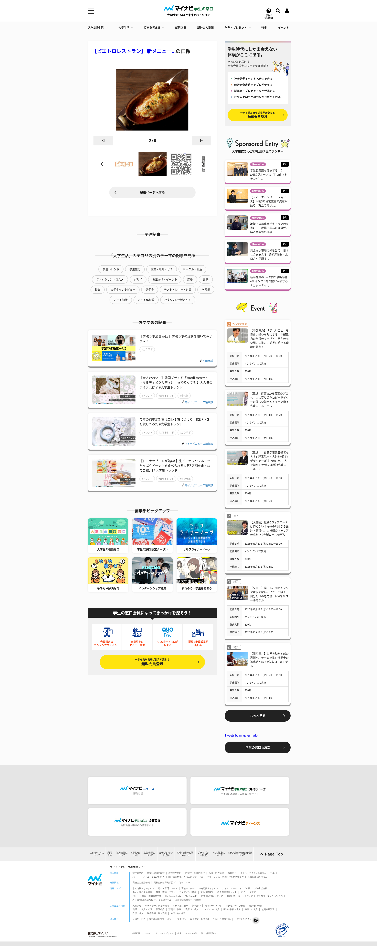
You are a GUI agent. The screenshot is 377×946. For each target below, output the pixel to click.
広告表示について (149, 854)
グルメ (138, 279)
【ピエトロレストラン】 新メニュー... (134, 51)
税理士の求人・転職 (142, 909)
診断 (206, 279)
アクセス (148, 933)
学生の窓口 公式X (257, 747)
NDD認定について (219, 854)
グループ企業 (191, 933)
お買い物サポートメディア (240, 896)
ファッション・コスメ (110, 279)
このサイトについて (97, 854)
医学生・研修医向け (195, 873)
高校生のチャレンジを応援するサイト (199, 888)
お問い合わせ (135, 854)
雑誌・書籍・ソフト (165, 892)
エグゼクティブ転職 (235, 905)
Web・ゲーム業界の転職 (157, 905)
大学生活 (123, 27)
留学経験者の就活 (156, 873)
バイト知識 (121, 299)
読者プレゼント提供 (166, 854)
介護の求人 (138, 913)
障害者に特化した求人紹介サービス (185, 877)
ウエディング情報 (188, 892)
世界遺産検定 (206, 892)
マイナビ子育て (248, 892)
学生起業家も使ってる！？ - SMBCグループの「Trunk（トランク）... (268, 174)
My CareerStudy (173, 896)
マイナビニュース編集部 (199, 402)
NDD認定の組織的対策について (240, 854)
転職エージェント (213, 905)
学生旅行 (134, 269)
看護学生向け (174, 873)
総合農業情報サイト (227, 892)
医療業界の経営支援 (157, 913)
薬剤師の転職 (174, 909)
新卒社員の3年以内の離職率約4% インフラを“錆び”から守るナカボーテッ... (269, 281)
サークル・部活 (192, 269)
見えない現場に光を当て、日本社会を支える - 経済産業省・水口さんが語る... (269, 254)
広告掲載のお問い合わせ (185, 854)
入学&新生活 (96, 27)
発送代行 (181, 919)
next (201, 140)
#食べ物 (184, 396)
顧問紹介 (160, 909)
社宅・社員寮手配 (222, 919)
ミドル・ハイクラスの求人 (253, 873)
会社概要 (136, 933)
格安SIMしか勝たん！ (178, 299)
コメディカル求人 (211, 909)
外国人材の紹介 (178, 913)
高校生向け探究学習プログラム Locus (172, 882)
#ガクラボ (147, 349)
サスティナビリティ (165, 933)
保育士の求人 (251, 909)
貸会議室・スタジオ (199, 919)
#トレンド (147, 396)
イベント (283, 27)
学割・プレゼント (236, 27)
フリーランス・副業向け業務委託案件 (225, 877)
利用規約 (109, 854)
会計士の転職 (255, 905)
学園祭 (206, 289)
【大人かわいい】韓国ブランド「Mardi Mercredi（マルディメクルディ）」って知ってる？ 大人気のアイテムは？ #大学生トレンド (175, 382)
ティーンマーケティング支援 (236, 888)
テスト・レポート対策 (177, 289)
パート (136, 877)
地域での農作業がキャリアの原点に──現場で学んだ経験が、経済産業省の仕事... (269, 227)
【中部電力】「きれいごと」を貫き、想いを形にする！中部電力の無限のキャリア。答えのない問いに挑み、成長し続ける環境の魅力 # (269, 338)
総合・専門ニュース (168, 888)
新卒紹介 (196, 905)
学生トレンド (111, 269)
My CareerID (191, 896)
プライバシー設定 (203, 854)
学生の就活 (138, 873)
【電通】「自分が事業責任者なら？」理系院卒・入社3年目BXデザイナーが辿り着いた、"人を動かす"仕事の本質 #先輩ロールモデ (269, 460)
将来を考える (152, 27)
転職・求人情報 (216, 873)
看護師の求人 (191, 909)
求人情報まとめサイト (143, 888)
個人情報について (122, 854)
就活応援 (180, 27)
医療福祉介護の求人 (257, 877)
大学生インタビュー (123, 289)
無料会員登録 (152, 662)
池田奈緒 (208, 360)
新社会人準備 (205, 27)
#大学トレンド (166, 396)
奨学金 (149, 289)
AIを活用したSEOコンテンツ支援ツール (152, 900)
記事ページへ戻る (152, 192)
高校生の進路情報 (141, 882)
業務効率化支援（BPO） (161, 919)
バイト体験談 (146, 299)
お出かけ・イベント (164, 279)
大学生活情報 (260, 888)
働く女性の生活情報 (142, 892)
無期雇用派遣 (268, 909)
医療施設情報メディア (212, 896)
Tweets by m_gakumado (241, 735)
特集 (264, 27)
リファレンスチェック (245, 919)
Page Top (274, 854)
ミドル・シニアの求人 (154, 877)
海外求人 (232, 873)
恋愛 (190, 279)
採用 (179, 933)
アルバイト (275, 873)
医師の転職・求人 (232, 909)
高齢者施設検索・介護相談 (188, 900)
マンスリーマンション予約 (270, 896)
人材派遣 (137, 905)
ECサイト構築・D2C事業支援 (147, 896)
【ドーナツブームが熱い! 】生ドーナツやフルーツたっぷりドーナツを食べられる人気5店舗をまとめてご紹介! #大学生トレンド (174, 465)
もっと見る (257, 715)
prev (103, 140)
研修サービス (139, 919)
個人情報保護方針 (209, 933)
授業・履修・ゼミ (162, 269)
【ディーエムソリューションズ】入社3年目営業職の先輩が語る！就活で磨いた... (268, 201)
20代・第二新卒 (180, 905)
